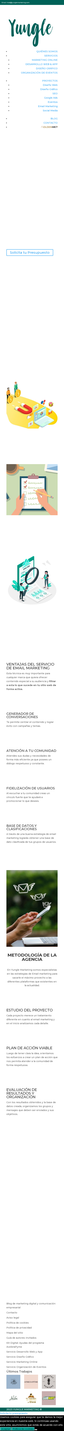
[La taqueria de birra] (31, 1404)
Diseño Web (50, 85)
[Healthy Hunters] (49, 1387)
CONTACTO (50, 122)
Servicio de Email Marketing (26, 1238)
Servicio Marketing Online (21, 1361)
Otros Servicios (19, 1242)
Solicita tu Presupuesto (30, 252)
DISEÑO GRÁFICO (47, 68)
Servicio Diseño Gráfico (20, 1356)
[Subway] (49, 1404)
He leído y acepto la (27, 1275)
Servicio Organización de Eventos (26, 1366)
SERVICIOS (51, 55)
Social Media (50, 110)
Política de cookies (17, 1322)
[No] (36, 1429)
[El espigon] (13, 1387)
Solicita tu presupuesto (14, 1413)
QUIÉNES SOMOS (47, 51)
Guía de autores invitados (21, 1337)
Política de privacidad (19, 1327)
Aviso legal (12, 1317)
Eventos (53, 102)
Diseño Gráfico (49, 89)
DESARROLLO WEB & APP (41, 64)
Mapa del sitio (14, 1332)
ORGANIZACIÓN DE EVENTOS (39, 72)
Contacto (11, 1312)
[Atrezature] (31, 1387)
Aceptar (5, 1429)
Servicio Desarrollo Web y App (24, 1351)
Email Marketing (48, 106)
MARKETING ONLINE (45, 59)
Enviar (49, 1285)
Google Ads (51, 97)
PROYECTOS (50, 80)
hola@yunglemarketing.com (18, 2)
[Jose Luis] (13, 1404)
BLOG (54, 118)
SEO (55, 93)
